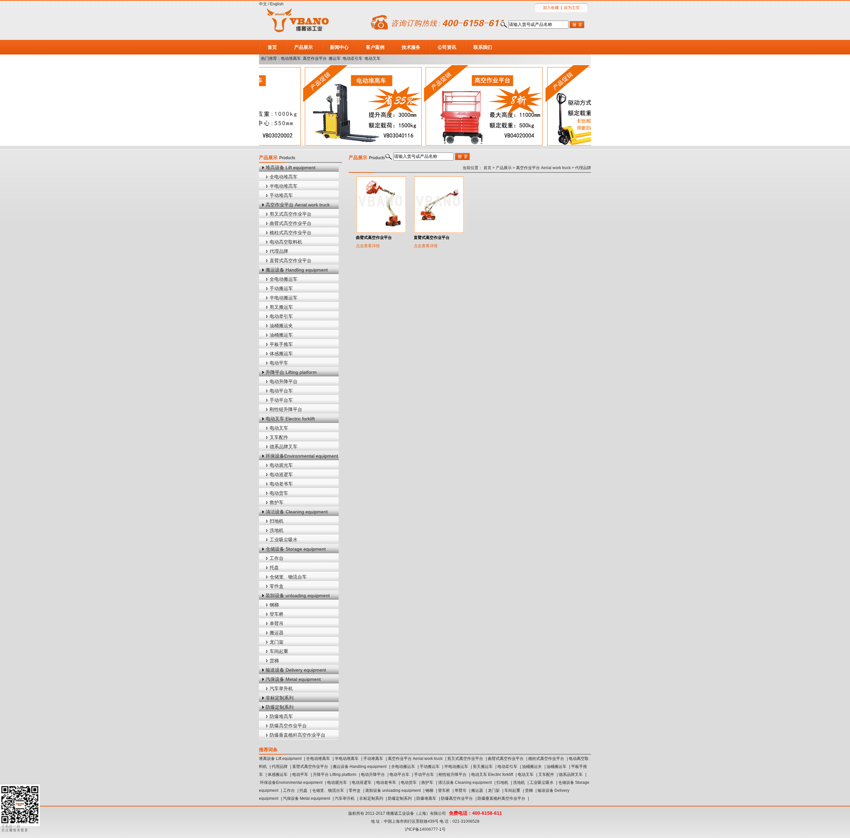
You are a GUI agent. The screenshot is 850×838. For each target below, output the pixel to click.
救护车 (277, 502)
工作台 (277, 558)
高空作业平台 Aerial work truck (298, 204)
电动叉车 (373, 58)
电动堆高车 (291, 58)
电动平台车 (281, 390)
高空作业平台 (315, 58)
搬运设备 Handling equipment (297, 269)
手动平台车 (281, 400)
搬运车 (335, 58)
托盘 (274, 567)
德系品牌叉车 (284, 446)
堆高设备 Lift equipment (290, 167)
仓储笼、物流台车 (288, 576)
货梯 (274, 660)
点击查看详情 (368, 246)
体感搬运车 (281, 353)
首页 (272, 47)
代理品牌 (279, 251)
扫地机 (277, 521)
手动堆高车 (281, 195)
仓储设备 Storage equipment (296, 549)
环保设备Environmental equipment (302, 456)
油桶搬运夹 (281, 325)
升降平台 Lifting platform (291, 372)
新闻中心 (339, 47)
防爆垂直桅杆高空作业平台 (297, 735)
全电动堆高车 (284, 176)
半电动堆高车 (284, 186)
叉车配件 (279, 437)
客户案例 (375, 47)
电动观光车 (281, 465)
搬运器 (277, 632)
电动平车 (279, 363)
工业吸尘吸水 (284, 539)
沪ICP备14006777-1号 (425, 829)
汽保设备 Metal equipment (293, 679)
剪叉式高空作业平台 (290, 214)
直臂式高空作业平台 (290, 260)
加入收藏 (551, 7)
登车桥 (277, 614)
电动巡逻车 (281, 474)
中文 (263, 4)
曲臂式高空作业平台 (290, 223)
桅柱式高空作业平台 (290, 232)
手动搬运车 (281, 288)
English (277, 4)
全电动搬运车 (284, 279)
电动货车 (279, 493)
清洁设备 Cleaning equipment (297, 511)
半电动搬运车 (284, 297)
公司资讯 (447, 47)
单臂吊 (277, 623)
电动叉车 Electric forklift (290, 418)
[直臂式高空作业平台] (439, 204)
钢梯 (274, 604)
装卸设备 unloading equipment (298, 595)
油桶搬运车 (281, 335)
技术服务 (411, 47)
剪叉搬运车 (281, 307)
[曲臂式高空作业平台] (381, 204)
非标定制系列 (280, 697)
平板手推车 (281, 344)
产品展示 (303, 47)
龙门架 (277, 642)
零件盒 (277, 586)
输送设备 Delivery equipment (296, 670)
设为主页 (572, 7)
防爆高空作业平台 (288, 725)
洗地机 (277, 530)
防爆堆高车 (281, 716)
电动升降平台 (284, 381)
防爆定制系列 (280, 707)
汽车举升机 (281, 688)
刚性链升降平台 (286, 409)
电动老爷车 (281, 483)
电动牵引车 (353, 58)
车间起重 (279, 651)
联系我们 (482, 47)
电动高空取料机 (286, 242)
